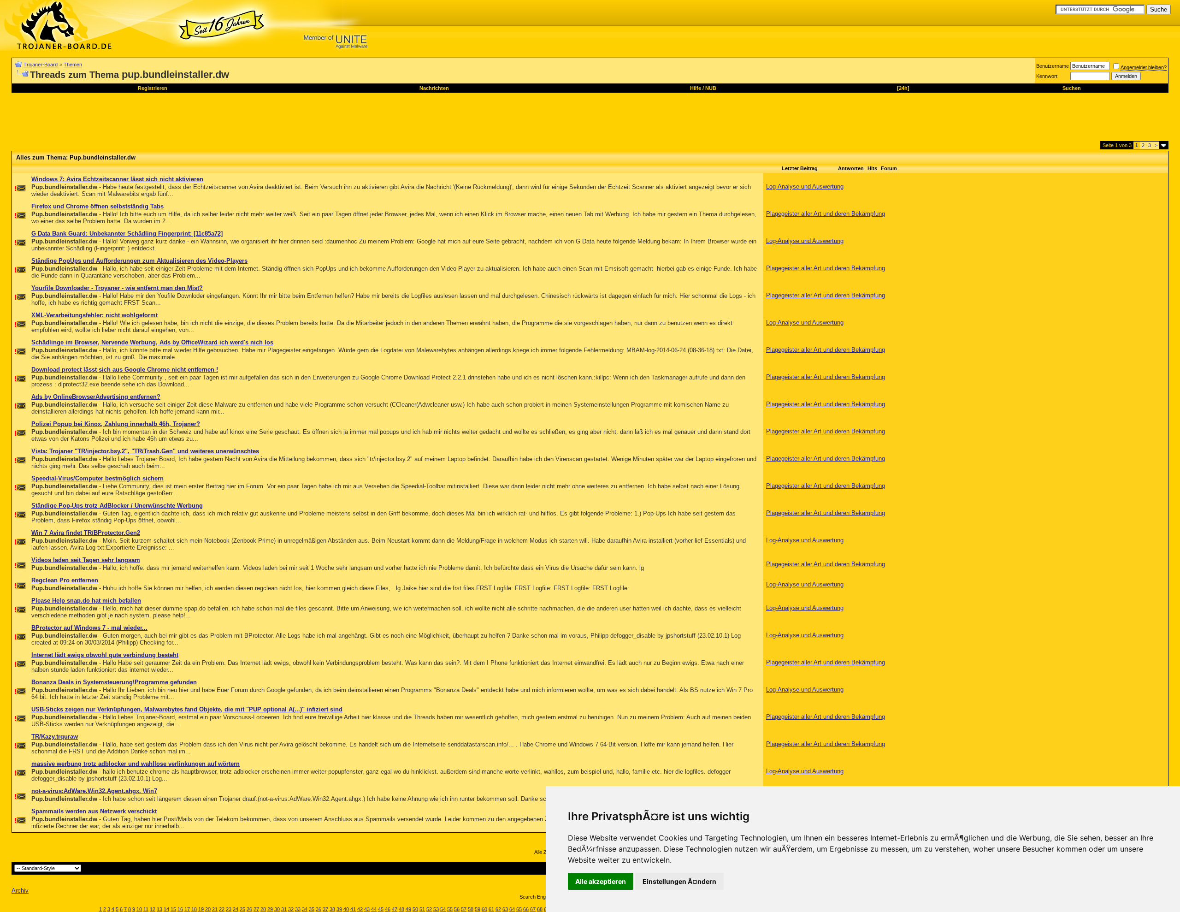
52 (429, 909)
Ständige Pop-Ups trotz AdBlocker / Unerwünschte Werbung (117, 505)
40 (346, 909)
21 (215, 909)
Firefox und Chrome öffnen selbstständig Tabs (97, 206)
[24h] (903, 88)
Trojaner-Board (41, 64)
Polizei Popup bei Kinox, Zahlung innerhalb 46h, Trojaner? (115, 423)
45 (381, 909)
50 (415, 909)
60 (484, 909)
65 (519, 909)
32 (291, 909)
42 (360, 909)
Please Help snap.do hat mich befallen (86, 600)
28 (263, 909)
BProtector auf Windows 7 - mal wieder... (89, 627)
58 (470, 909)
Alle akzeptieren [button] (600, 881)
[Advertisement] (179, 120)
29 (270, 909)
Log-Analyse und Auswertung (805, 186)
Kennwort (1046, 76)
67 (533, 909)
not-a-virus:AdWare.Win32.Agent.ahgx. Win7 (94, 791)
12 (152, 909)
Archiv (20, 890)
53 (436, 909)
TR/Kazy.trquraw (54, 736)
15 (173, 909)
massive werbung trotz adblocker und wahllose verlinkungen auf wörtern (135, 763)
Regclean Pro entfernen (64, 580)
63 (505, 909)
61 (491, 909)
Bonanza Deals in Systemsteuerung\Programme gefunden (114, 682)
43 (367, 909)
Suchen (1071, 88)
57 (463, 909)
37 (325, 909)
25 (242, 909)
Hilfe (695, 88)
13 (159, 909)
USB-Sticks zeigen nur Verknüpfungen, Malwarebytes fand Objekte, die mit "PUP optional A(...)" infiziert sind (186, 709)
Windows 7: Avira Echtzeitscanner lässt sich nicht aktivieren (117, 179)
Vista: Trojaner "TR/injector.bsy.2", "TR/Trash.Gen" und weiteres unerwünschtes (145, 451)
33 (298, 909)
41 (353, 909)
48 (401, 909)
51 (422, 909)
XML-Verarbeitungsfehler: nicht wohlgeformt (94, 315)
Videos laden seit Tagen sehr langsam (85, 560)
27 (256, 909)
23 (228, 909)
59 (477, 909)
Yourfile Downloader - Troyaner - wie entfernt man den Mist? (117, 287)
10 (139, 909)
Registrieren (152, 88)
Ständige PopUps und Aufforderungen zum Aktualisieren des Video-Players (139, 260)
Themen (73, 64)
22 (221, 909)
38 (332, 909)
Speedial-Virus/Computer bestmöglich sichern (97, 478)
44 (374, 909)
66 (526, 909)
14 (166, 909)
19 (201, 909)
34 (304, 909)
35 (311, 909)
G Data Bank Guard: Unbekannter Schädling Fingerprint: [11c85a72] (127, 233)
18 (194, 909)
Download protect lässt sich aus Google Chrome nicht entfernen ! (124, 369)
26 (249, 909)
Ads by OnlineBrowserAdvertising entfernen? (95, 396)
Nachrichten (434, 88)
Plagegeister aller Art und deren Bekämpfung (825, 213)
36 (318, 909)
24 (235, 909)
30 (277, 909)
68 (540, 909)
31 (284, 909)
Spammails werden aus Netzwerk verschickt (94, 811)
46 (387, 909)
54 (443, 909)
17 (187, 909)
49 (408, 909)
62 (498, 909)
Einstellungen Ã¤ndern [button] (679, 881)
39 (339, 909)
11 (145, 909)
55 (450, 909)
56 (457, 909)
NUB (710, 88)
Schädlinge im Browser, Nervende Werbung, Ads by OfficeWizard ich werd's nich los (152, 342)
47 (394, 909)
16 (180, 909)
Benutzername (1052, 66)
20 (208, 909)
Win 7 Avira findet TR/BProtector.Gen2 (85, 532)
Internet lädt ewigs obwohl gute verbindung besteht (104, 654)
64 (512, 909)
